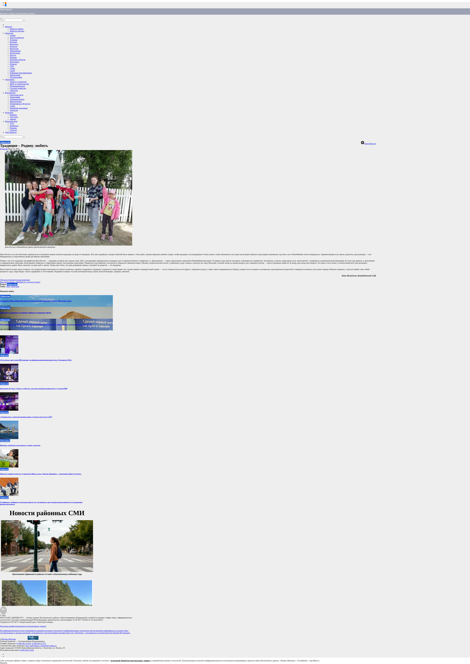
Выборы (13, 115)
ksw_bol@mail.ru (33, 646)
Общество (9, 33)
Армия (12, 35)
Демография (15, 97)
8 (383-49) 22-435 (24, 643)
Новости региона (17, 31)
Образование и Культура (20, 104)
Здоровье (13, 40)
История (13, 42)
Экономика (9, 79)
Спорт (12, 71)
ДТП (12, 124)
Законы (13, 119)
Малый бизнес (16, 101)
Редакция (4, 149)
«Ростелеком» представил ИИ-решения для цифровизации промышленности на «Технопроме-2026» (36, 360)
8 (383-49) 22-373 (39, 643)
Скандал (13, 130)
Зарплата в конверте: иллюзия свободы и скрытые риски (25, 313)
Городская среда (16, 95)
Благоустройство (17, 38)
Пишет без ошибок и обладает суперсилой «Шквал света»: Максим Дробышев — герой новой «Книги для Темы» (41, 474)
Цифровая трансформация (21, 73)
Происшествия (11, 121)
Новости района (16, 29)
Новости (8, 27)
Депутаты (14, 117)
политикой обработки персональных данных (130, 661)
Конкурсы (14, 44)
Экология (14, 90)
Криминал (14, 126)
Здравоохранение (17, 99)
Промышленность (17, 86)
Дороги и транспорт (18, 82)
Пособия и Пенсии (18, 60)
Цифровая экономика (19, 108)
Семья (12, 68)
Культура (13, 46)
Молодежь (14, 49)
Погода (13, 55)
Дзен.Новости (11, 132)
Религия (13, 64)
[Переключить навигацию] (1, 18)
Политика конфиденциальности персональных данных (23, 626)
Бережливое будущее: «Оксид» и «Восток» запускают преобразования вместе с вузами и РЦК (33, 388)
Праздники (14, 62)
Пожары (13, 128)
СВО (12, 66)
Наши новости (6, 9)
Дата (8, 286)
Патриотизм (15, 53)
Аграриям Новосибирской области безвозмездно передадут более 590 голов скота (35, 301)
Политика (9, 113)
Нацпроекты (10, 93)
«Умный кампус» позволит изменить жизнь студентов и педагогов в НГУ (26, 417)
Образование (15, 51)
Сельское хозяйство (18, 88)
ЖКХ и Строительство (19, 84)
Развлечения (15, 75)
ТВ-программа (16, 77)
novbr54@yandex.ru (49, 646)
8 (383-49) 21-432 (27, 650)
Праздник (15, 286)
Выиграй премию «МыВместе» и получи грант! (20, 282)
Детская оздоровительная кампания (15, 280)
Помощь (13, 57)
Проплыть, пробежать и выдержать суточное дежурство (20, 445)
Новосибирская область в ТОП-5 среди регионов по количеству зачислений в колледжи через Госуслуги (46, 324)
